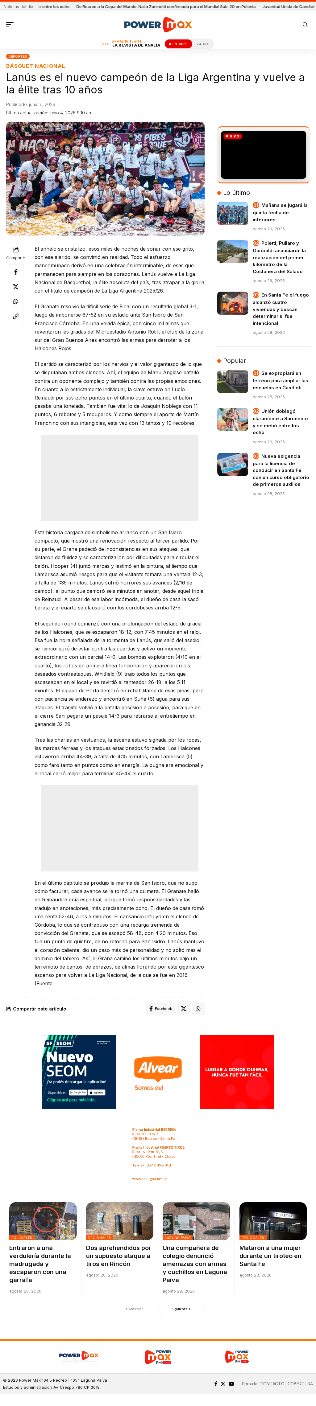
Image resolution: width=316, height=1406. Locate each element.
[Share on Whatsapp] (15, 301)
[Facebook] (216, 1383)
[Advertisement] (121, 478)
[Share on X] (15, 286)
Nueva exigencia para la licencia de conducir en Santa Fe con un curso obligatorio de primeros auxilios (281, 470)
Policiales (21, 1238)
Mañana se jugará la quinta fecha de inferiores (280, 212)
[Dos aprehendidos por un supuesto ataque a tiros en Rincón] (120, 1221)
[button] (11, 24)
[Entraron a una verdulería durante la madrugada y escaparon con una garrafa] (43, 1221)
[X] (223, 1383)
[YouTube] (231, 1383)
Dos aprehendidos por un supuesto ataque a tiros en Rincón (118, 1256)
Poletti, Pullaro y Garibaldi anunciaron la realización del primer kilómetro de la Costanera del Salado (279, 257)
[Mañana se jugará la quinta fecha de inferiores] (232, 213)
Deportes (17, 56)
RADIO (203, 44)
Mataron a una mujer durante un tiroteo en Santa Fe (270, 1256)
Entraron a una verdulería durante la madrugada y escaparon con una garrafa (40, 1264)
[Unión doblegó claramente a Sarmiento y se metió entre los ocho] (232, 419)
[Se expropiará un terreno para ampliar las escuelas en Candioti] (232, 381)
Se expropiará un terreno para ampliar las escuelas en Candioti (280, 380)
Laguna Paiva (177, 1238)
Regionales (99, 1238)
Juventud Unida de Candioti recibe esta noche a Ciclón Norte (231, 6)
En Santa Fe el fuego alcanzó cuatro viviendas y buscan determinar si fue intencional (281, 309)
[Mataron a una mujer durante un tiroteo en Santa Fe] (273, 1221)
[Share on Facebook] (15, 271)
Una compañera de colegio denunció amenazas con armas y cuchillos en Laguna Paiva (195, 1264)
